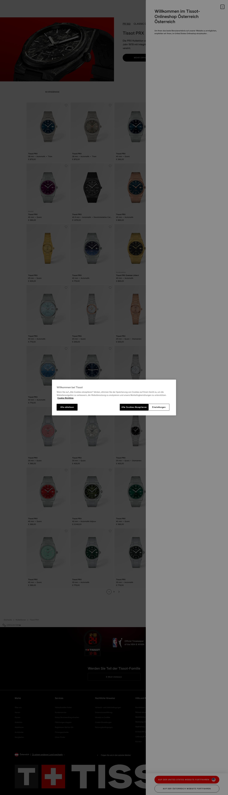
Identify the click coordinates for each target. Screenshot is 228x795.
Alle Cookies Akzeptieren (134, 407)
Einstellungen (158, 407)
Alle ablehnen (67, 407)
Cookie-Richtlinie (65, 398)
